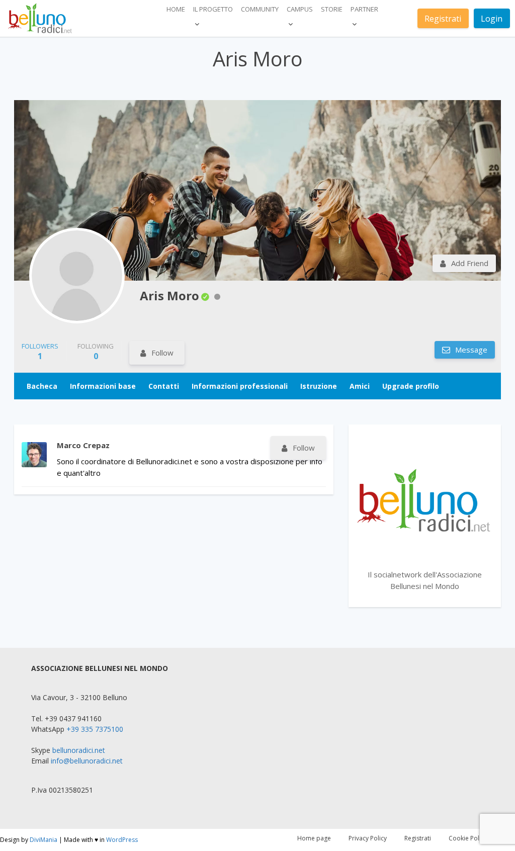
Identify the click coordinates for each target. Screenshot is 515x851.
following (95, 351)
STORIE (331, 9)
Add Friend (469, 263)
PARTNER (364, 9)
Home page (314, 838)
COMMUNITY (260, 9)
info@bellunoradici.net (87, 760)
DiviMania (43, 839)
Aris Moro (169, 295)
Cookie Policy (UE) (474, 838)
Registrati (442, 18)
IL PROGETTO (213, 9)
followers (40, 351)
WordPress (122, 839)
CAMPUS (300, 9)
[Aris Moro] (77, 275)
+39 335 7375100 (94, 729)
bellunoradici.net (78, 750)
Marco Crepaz (83, 445)
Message (470, 350)
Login (491, 18)
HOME (175, 9)
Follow (162, 353)
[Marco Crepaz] (34, 454)
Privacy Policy (368, 838)
